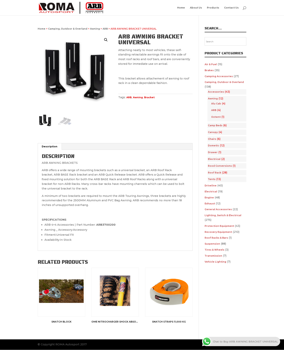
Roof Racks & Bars (216, 237)
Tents (211, 179)
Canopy (213, 132)
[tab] (49, 146)
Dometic (213, 145)
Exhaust (210, 203)
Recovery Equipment (218, 231)
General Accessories (218, 209)
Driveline (211, 185)
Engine (209, 197)
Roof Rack (214, 172)
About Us (196, 7)
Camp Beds (215, 125)
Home (181, 7)
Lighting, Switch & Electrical (223, 215)
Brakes (209, 70)
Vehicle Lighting (215, 261)
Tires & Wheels (214, 249)
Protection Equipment (219, 226)
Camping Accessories (219, 76)
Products (213, 7)
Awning (95, 28)
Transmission (213, 255)
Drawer (213, 152)
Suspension (212, 243)
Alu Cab (216, 103)
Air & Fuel (211, 64)
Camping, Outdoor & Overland (67, 28)
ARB (105, 28)
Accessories (216, 91)
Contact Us (231, 7)
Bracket (149, 97)
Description (49, 146)
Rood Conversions (220, 165)
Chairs (212, 138)
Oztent (216, 116)
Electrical (214, 159)
